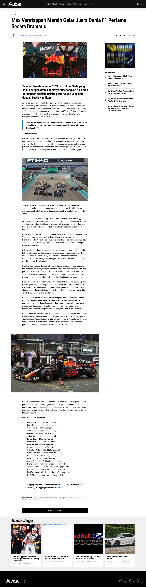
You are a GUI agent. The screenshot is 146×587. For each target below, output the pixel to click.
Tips (85, 4)
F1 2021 (81, 498)
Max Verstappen (60, 498)
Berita (47, 4)
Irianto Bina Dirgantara (19, 563)
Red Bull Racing (72, 498)
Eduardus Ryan (23, 35)
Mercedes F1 (49, 498)
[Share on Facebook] (116, 35)
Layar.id (25, 580)
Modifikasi (77, 4)
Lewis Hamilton (38, 498)
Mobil (54, 4)
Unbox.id (30, 580)
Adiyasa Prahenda (112, 561)
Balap (68, 4)
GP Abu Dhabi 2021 (29, 500)
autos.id (59, 487)
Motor (61, 4)
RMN (34, 582)
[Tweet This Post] (120, 35)
